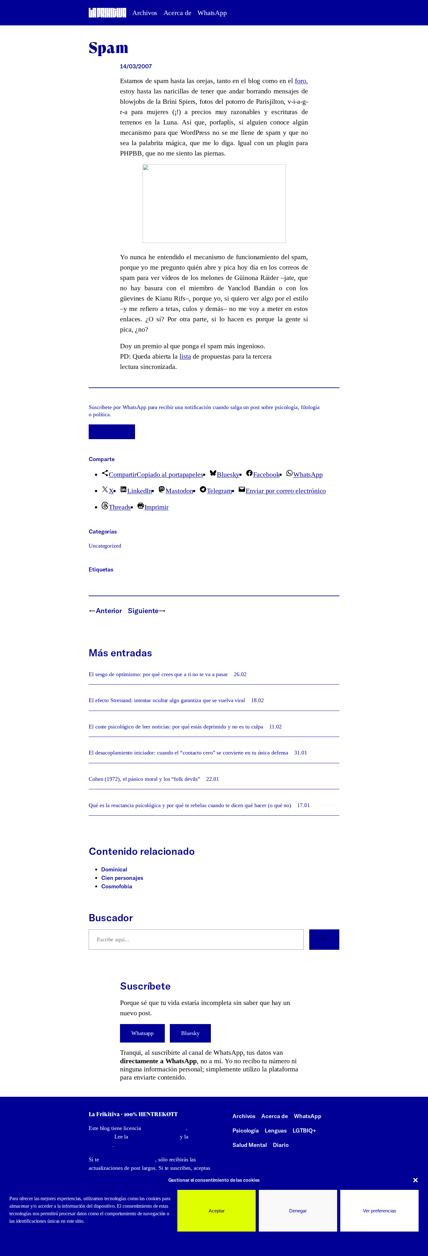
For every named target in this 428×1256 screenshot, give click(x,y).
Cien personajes (122, 877)
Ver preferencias (379, 1210)
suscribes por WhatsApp (127, 1159)
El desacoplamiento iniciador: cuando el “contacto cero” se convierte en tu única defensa (188, 752)
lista (185, 356)
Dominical (114, 869)
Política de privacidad (70, 1243)
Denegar (298, 1210)
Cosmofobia (116, 886)
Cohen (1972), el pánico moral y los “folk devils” (144, 779)
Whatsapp (142, 1033)
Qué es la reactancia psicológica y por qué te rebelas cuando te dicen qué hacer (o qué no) (190, 805)
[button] (415, 1180)
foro (300, 81)
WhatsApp (112, 431)
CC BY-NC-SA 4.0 (164, 1128)
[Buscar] (324, 939)
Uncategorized (105, 546)
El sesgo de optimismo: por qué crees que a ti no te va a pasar (158, 674)
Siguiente (143, 610)
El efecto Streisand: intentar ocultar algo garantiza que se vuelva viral (167, 700)
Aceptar (217, 1210)
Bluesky (190, 1033)
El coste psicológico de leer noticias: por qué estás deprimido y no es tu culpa (176, 726)
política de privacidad (154, 1136)
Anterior (109, 610)
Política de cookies (27, 1243)
